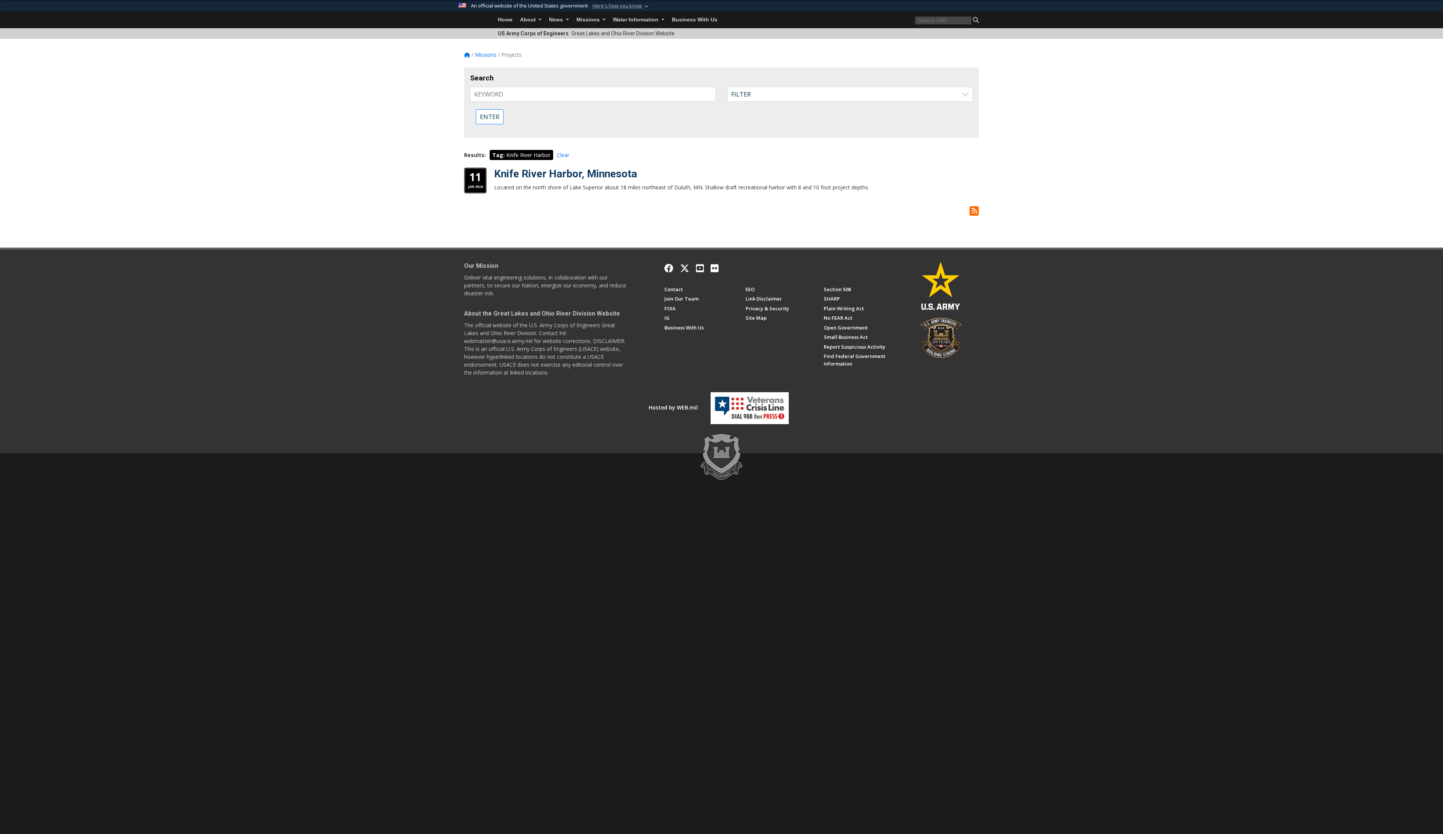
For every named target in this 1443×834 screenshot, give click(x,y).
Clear (563, 155)
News (556, 20)
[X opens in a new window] (684, 268)
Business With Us (694, 20)
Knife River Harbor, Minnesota (565, 174)
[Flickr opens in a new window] (714, 268)
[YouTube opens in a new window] (700, 268)
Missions (588, 20)
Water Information (636, 20)
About (528, 20)
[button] (621, 6)
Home (505, 20)
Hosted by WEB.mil (673, 407)
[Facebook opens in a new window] (668, 268)
